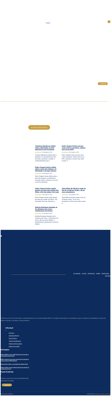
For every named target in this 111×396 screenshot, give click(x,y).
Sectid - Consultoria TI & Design (103, 393)
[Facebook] (2, 324)
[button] (95, 84)
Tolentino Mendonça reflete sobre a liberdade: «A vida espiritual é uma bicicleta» (45, 147)
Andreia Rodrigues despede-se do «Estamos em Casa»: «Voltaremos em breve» (46, 209)
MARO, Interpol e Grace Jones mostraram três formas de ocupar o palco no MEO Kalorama (15, 360)
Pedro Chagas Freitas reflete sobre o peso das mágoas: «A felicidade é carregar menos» (45, 169)
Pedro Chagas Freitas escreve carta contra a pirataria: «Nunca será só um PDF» (73, 147)
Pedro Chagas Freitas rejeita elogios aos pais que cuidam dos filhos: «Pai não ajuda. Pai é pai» (47, 190)
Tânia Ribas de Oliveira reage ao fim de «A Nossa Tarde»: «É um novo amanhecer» (74, 190)
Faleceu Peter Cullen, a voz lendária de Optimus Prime (14, 364)
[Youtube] (13, 324)
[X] (9, 324)
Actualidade (38, 152)
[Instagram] (6, 324)
